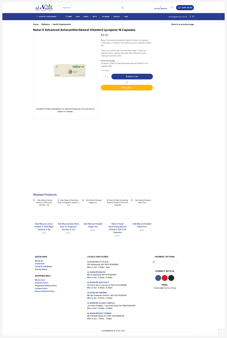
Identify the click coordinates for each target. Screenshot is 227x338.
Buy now (128, 88)
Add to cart (133, 77)
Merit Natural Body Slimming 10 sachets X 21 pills (178, 36)
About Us (39, 261)
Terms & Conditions (43, 266)
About (86, 16)
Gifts (95, 16)
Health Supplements (62, 24)
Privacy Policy (41, 269)
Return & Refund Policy (45, 291)
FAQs (126, 16)
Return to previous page (183, 24)
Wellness (45, 24)
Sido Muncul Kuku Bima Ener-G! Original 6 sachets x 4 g (68, 227)
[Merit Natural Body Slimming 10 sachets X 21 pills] (159, 39)
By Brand (105, 16)
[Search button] (122, 7)
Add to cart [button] (44, 217)
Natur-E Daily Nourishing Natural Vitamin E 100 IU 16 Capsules (117, 228)
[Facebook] (190, 17)
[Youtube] (165, 278)
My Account (40, 280)
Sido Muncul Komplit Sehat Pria (142, 225)
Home (70, 16)
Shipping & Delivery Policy (46, 286)
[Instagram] (193, 17)
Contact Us (40, 264)
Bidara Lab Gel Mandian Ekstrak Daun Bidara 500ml (178, 65)
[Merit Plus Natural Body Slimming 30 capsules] (159, 54)
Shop (78, 16)
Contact (116, 16)
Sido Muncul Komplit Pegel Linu (93, 225)
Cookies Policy (41, 288)
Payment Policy (41, 283)
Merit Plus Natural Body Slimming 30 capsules (178, 51)
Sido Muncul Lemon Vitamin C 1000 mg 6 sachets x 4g (44, 227)
